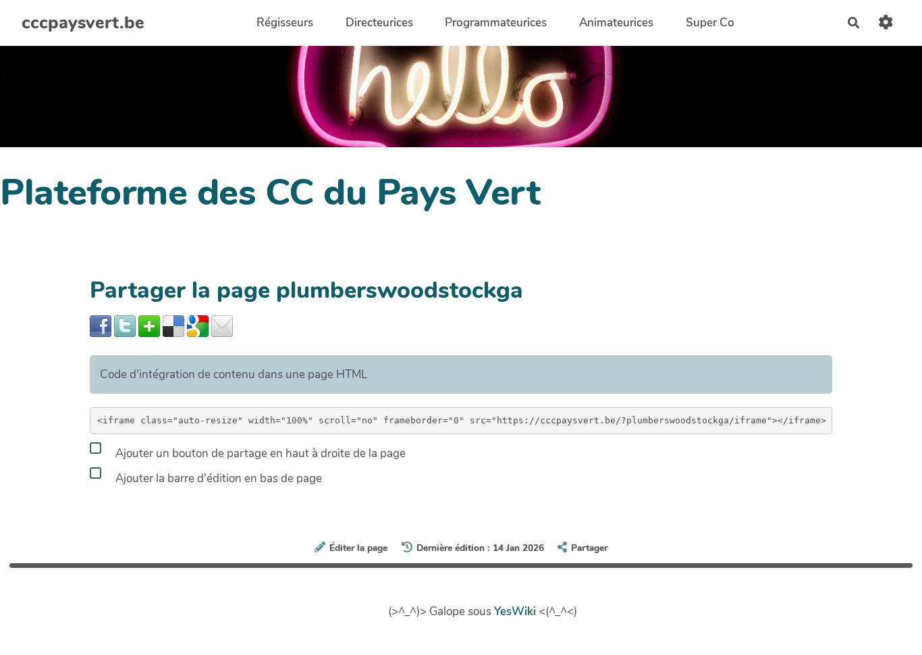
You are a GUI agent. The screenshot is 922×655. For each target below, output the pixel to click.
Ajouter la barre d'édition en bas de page (217, 478)
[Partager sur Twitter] (125, 325)
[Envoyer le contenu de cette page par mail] (222, 325)
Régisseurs (284, 22)
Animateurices (616, 22)
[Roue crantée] (885, 22)
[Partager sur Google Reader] (198, 325)
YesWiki (515, 611)
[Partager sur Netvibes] (149, 325)
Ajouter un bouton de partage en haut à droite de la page (259, 453)
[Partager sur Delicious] (173, 325)
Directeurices (379, 22)
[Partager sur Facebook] (100, 325)
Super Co (710, 22)
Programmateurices (496, 22)
